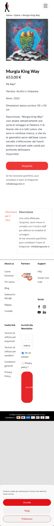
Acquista (27, 165)
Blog (6, 288)
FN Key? (11, 84)
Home (9, 15)
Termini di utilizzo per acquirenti (10, 337)
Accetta (27, 502)
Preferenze (27, 519)
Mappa (8, 304)
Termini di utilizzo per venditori (10, 351)
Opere (17, 15)
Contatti (8, 310)
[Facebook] (39, 306)
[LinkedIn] (44, 312)
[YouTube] (39, 312)
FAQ (40, 271)
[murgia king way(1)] (27, 40)
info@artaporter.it (15, 183)
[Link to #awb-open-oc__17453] (46, 6)
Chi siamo (9, 281)
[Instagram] (44, 306)
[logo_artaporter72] (7, 2)
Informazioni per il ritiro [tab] (10, 215)
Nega (27, 510)
